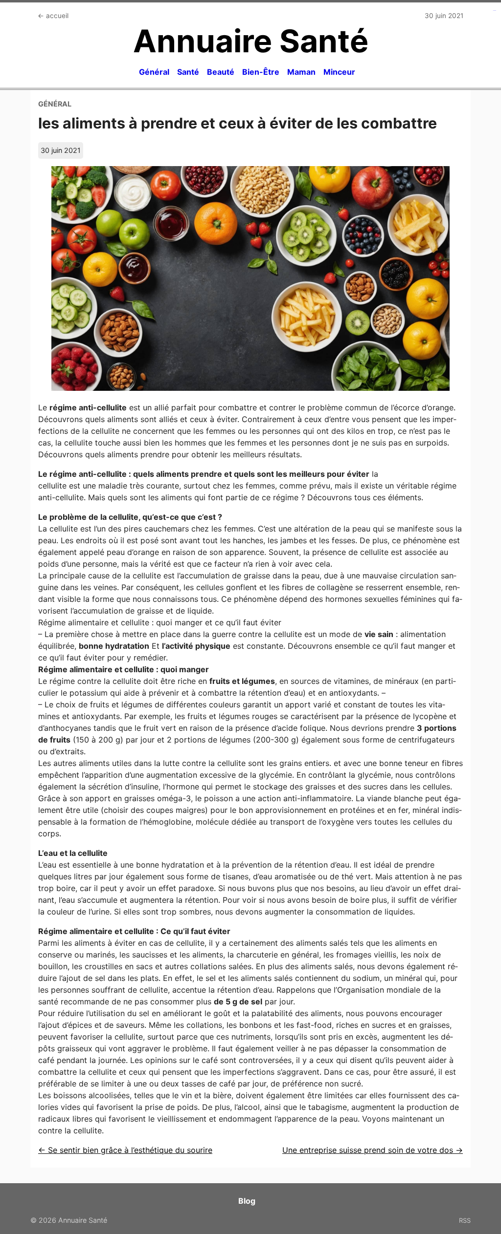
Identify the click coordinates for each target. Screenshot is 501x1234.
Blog (246, 1201)
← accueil (53, 16)
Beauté (220, 72)
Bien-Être (260, 72)
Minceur (339, 72)
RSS (465, 1220)
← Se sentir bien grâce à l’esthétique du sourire (125, 1150)
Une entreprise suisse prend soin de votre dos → (372, 1150)
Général (154, 72)
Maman (301, 72)
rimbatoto (495, 10)
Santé (188, 72)
